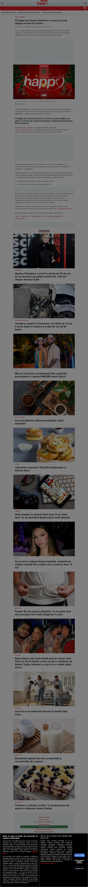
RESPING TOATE (79, 868)
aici (18, 872)
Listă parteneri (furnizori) (48, 863)
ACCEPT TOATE (79, 855)
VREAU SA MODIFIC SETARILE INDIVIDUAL (79, 861)
